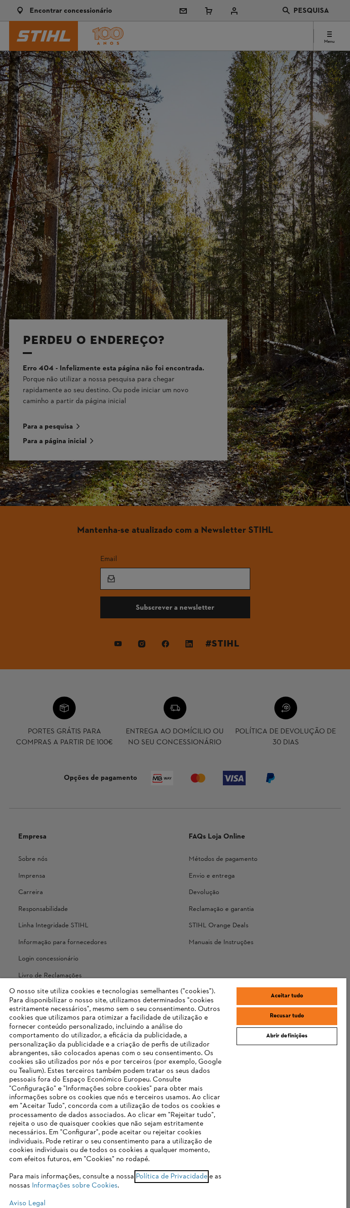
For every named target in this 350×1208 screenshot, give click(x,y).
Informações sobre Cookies (75, 1186)
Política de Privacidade (171, 1177)
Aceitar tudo (287, 996)
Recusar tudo (287, 1016)
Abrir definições (287, 1036)
